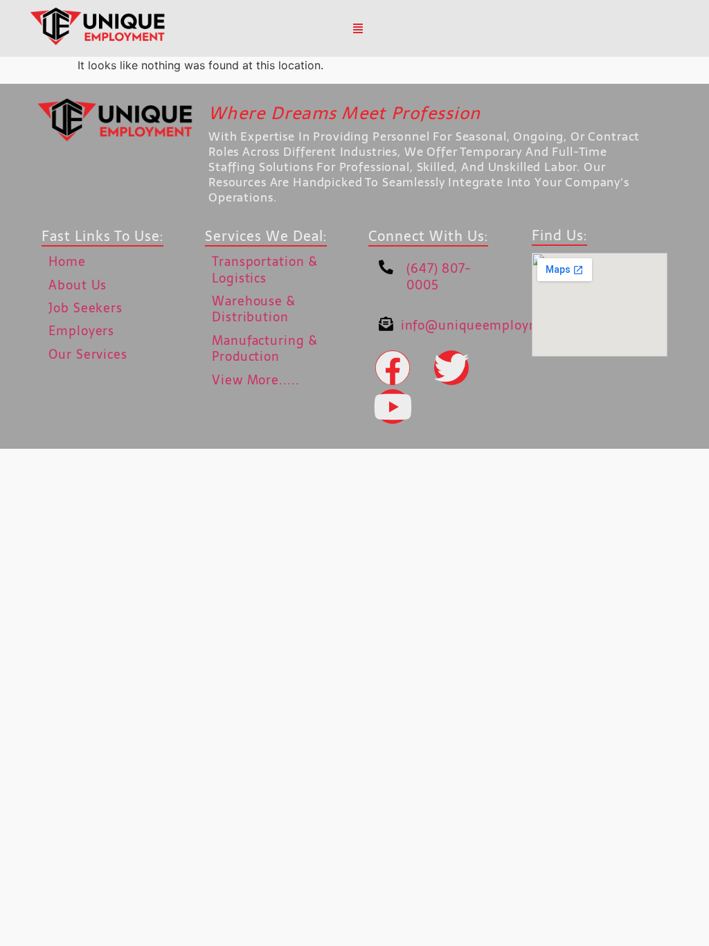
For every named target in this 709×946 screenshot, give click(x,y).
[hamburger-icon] (358, 28)
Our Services (87, 354)
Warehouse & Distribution (254, 309)
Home (67, 261)
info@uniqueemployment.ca (490, 325)
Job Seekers (85, 308)
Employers (81, 331)
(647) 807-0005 (439, 276)
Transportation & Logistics (264, 269)
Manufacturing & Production (265, 348)
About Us (77, 285)
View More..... (256, 380)
